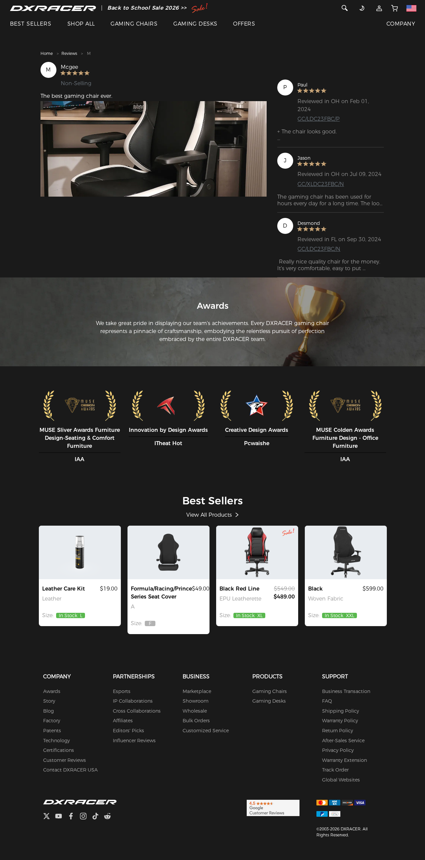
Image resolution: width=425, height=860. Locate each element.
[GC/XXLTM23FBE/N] (346, 552)
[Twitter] (49, 817)
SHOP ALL (81, 24)
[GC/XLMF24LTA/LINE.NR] (257, 552)
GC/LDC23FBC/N (319, 249)
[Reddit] (110, 817)
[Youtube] (61, 817)
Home (47, 53)
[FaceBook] (73, 817)
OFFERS (244, 24)
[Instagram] (86, 817)
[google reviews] (273, 807)
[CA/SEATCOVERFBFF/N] (169, 552)
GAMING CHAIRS (134, 24)
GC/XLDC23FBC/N (321, 184)
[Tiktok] (98, 817)
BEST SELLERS (30, 24)
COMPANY (400, 24)
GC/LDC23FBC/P (319, 119)
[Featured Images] (154, 149)
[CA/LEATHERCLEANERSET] (80, 552)
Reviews (69, 53)
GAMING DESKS (195, 24)
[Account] (379, 8)
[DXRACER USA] (53, 8)
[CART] (394, 8)
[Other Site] (411, 8)
